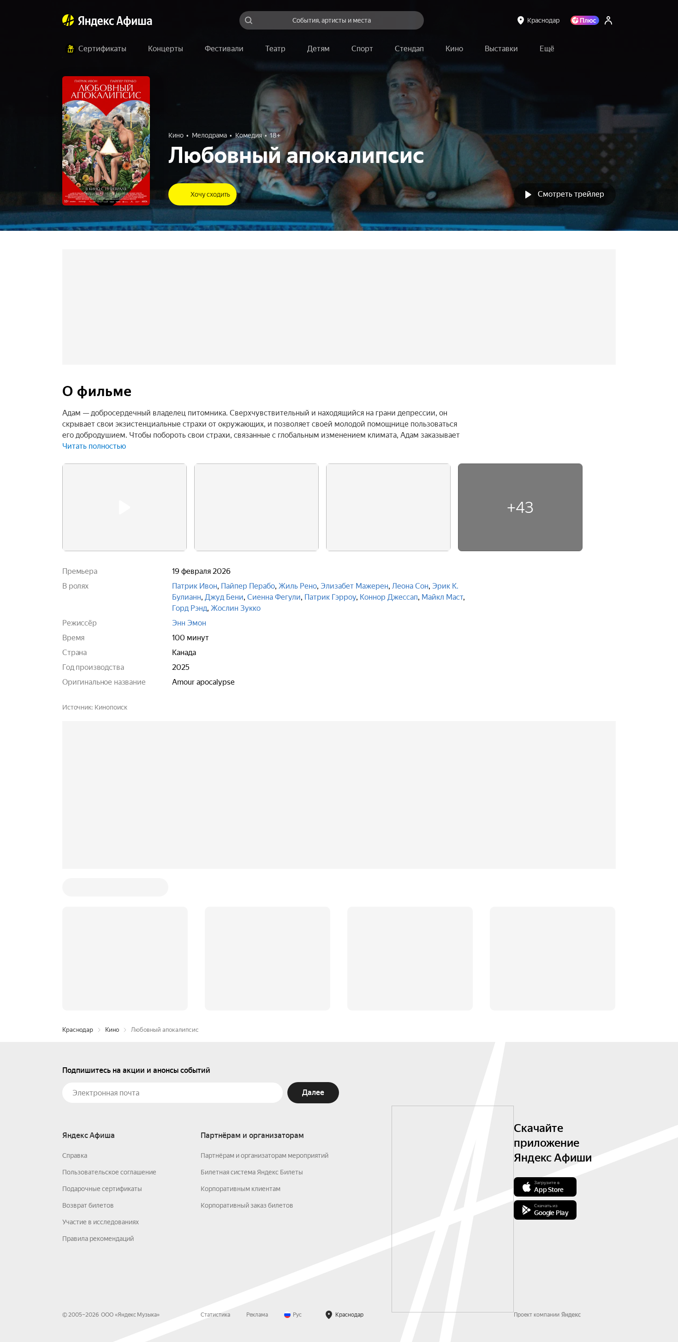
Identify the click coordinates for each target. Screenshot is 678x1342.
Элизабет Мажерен (354, 586)
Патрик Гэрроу (330, 597)
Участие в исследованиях (100, 1082)
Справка (74, 1015)
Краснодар (77, 889)
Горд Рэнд (189, 608)
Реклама (257, 1175)
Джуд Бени (224, 597)
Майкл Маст (442, 597)
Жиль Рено (298, 586)
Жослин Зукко (236, 608)
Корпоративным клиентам (240, 1049)
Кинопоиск (111, 707)
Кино (112, 889)
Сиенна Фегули (274, 597)
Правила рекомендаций (98, 1098)
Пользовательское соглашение (109, 1032)
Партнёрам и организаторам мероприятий (264, 1015)
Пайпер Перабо (248, 586)
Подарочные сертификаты (102, 1049)
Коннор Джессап (389, 597)
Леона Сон (410, 586)
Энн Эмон (189, 623)
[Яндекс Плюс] (585, 20)
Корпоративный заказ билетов (247, 1065)
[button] (547, 49)
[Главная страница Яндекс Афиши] (68, 20)
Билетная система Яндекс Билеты (252, 1032)
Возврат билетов (88, 1065)
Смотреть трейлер (571, 194)
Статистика (215, 1175)
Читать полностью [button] (94, 446)
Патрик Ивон (194, 586)
